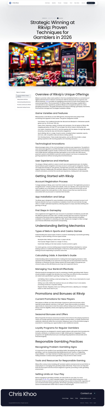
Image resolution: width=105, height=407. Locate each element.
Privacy (86, 402)
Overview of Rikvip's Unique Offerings (23, 96)
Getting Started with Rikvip (22, 99)
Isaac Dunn (61, 18)
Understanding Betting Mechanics (24, 102)
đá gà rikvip (46, 379)
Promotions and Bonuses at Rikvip (24, 104)
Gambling (44, 18)
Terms (91, 402)
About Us (82, 402)
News (71, 398)
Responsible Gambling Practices (23, 107)
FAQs (76, 398)
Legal (95, 402)
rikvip (47, 101)
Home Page (65, 398)
